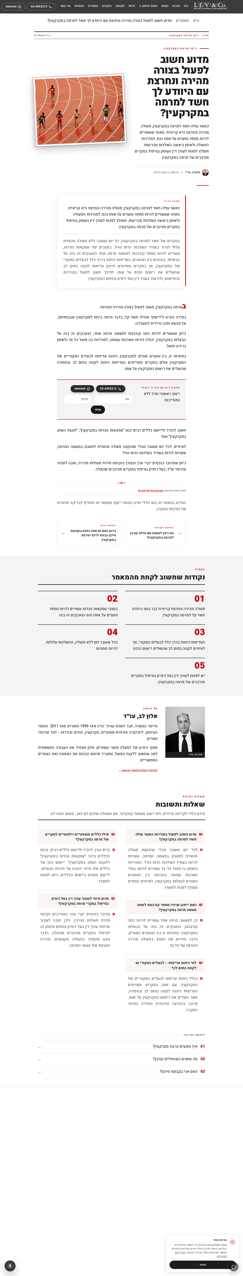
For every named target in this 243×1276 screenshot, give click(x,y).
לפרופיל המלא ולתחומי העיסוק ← (138, 770)
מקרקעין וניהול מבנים (150, 491)
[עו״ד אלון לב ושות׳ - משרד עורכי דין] (210, 5)
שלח (98, 410)
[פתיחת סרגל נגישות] (10, 1265)
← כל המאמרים (44, 35)
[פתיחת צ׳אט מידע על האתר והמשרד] (233, 1266)
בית (196, 20)
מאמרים (182, 20)
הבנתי (203, 1265)
